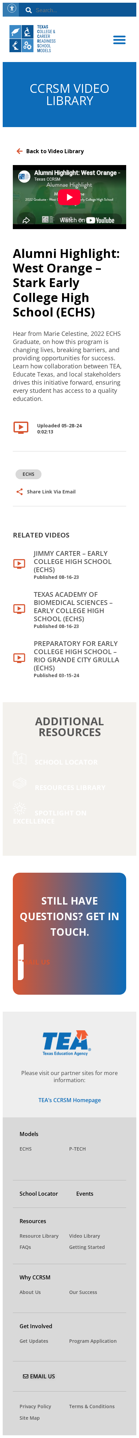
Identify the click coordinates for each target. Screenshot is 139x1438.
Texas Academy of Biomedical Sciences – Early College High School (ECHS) (73, 609)
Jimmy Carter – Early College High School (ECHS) (73, 564)
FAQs (25, 1247)
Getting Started (87, 1247)
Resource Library (39, 1236)
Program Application (93, 1341)
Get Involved (36, 1326)
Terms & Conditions (92, 1406)
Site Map (30, 1418)
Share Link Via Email (51, 491)
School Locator (39, 1193)
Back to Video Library (55, 151)
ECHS (26, 1149)
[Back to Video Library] (19, 151)
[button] (119, 39)
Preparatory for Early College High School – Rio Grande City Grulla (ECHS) (76, 659)
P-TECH (77, 1149)
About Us (30, 1292)
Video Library (84, 1236)
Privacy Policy (35, 1406)
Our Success (83, 1292)
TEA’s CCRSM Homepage (69, 1100)
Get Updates (34, 1341)
